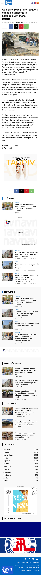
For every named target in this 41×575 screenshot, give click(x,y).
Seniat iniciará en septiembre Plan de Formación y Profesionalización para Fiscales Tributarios (26, 278)
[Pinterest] (21, 26)
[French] (35, 3)
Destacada (18, 202)
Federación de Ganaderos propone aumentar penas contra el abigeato (25, 435)
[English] (32, 3)
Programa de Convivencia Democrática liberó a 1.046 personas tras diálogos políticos (25, 207)
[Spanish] (38, 3)
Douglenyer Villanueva (20, 258)
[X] (16, 26)
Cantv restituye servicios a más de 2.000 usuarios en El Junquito (27, 266)
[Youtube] (37, 559)
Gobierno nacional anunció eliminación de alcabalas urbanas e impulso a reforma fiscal (26, 394)
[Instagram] (29, 559)
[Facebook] (11, 26)
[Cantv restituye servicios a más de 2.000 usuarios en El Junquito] (7, 265)
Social (16, 261)
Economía (17, 273)
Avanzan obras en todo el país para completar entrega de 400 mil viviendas (26, 254)
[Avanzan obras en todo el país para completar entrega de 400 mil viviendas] (7, 254)
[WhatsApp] (26, 26)
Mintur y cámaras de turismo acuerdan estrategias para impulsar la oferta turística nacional (26, 424)
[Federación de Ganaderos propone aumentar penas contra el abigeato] (7, 436)
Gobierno (6, 19)
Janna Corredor (18, 376)
